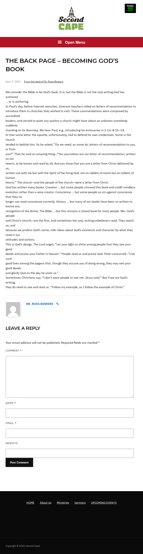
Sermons (80, 502)
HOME (30, 502)
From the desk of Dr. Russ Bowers (43, 81)
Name (11, 403)
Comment (14, 350)
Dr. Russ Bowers (39, 304)
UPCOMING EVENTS (104, 502)
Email (11, 423)
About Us (45, 502)
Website (12, 443)
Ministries (63, 502)
